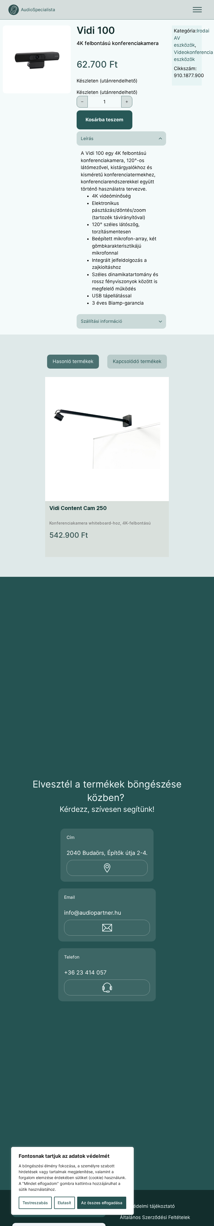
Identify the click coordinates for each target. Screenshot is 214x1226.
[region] (72, 1181)
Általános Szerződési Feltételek (155, 1217)
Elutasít (64, 1202)
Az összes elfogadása (101, 1202)
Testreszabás (35, 1202)
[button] (63, 33)
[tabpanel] (107, 467)
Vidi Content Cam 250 (78, 508)
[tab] (73, 362)
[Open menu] (197, 10)
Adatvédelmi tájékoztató (147, 1206)
